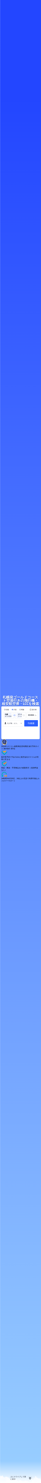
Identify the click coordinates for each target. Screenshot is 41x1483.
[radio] (6, 709)
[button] (37, 2)
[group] (8, 715)
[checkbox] (33, 709)
